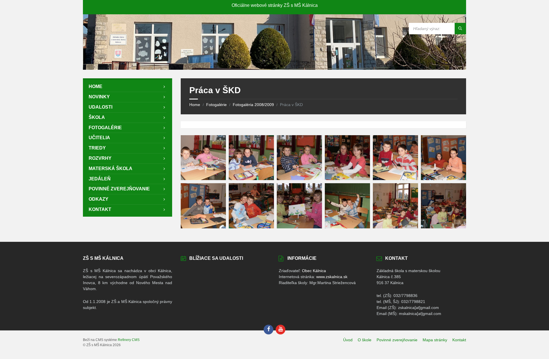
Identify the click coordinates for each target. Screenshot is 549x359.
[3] (299, 178)
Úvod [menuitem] (348, 340)
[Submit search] (460, 28)
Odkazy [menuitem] (98, 199)
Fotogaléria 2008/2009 (253, 104)
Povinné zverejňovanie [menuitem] (119, 188)
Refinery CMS (129, 340)
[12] (443, 226)
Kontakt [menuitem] (100, 209)
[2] (251, 178)
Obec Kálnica (314, 270)
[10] (347, 226)
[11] (395, 226)
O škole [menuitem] (364, 340)
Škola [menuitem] (97, 117)
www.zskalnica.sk (331, 276)
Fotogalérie (216, 104)
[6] (443, 178)
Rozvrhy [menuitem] (100, 158)
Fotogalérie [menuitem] (105, 127)
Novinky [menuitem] (99, 96)
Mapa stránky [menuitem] (435, 340)
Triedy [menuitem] (97, 147)
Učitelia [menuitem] (99, 137)
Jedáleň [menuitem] (100, 178)
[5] (395, 178)
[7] (203, 226)
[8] (251, 226)
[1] (203, 178)
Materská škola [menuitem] (110, 168)
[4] (347, 178)
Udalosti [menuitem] (100, 107)
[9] (299, 226)
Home (194, 104)
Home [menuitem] (95, 86)
